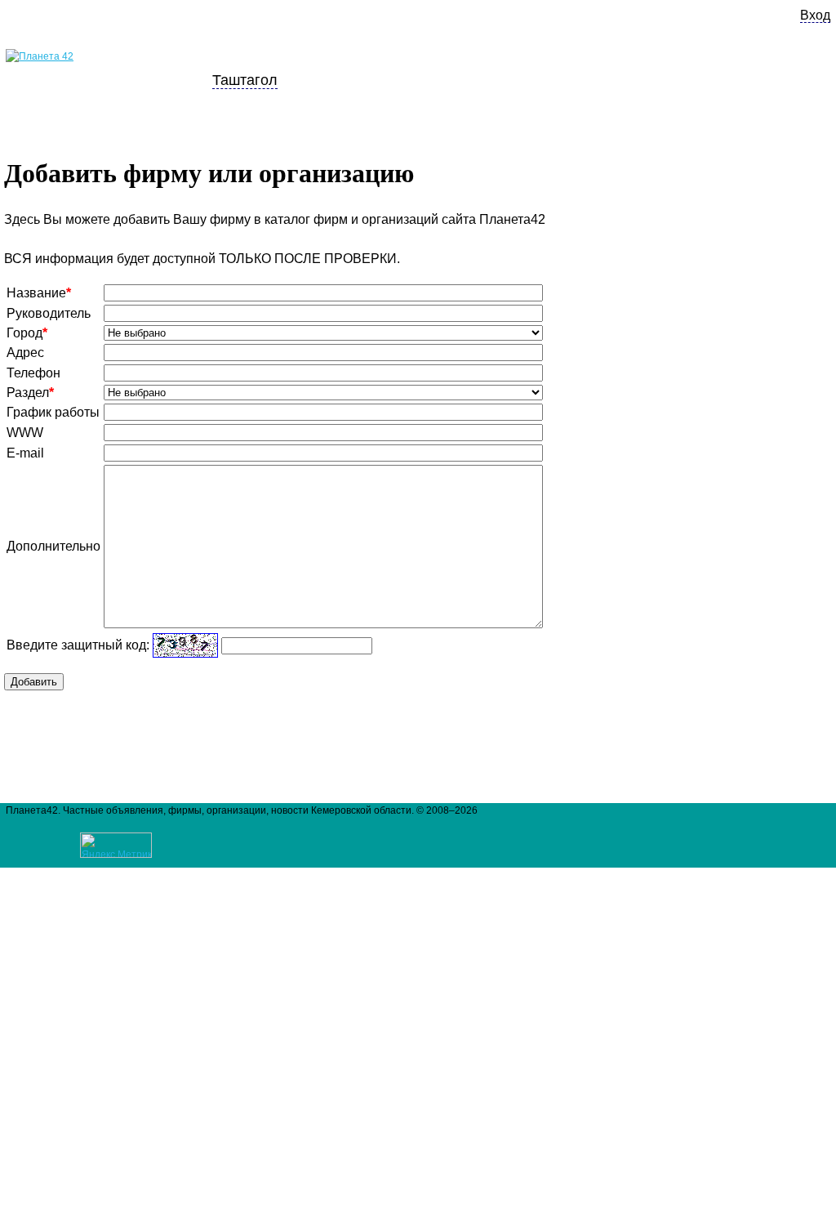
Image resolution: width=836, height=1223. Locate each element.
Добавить (34, 682)
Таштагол (245, 79)
